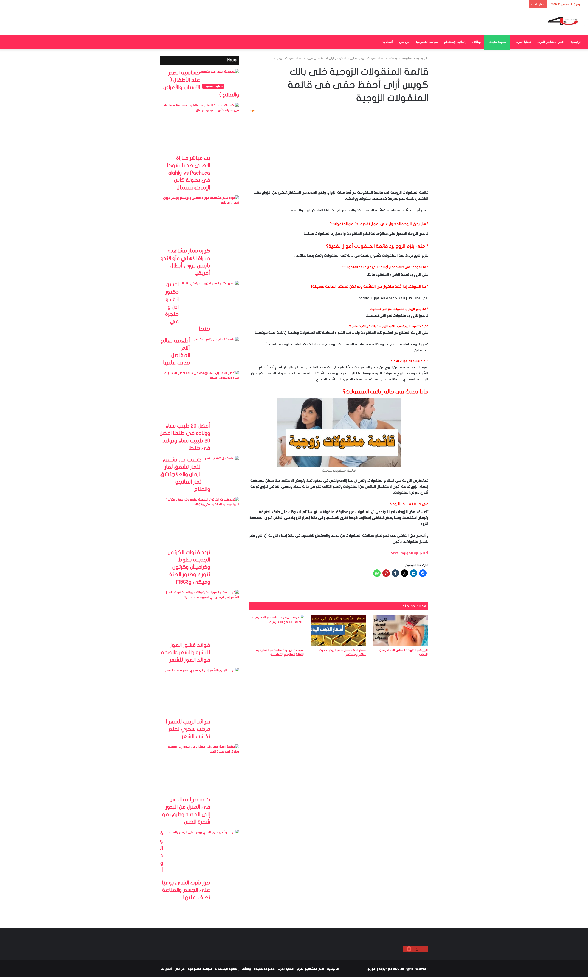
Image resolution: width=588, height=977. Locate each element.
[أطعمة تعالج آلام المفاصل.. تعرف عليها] (216, 352)
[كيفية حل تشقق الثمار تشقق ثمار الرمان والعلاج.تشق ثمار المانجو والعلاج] (222, 467)
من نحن (404, 42)
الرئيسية (576, 42)
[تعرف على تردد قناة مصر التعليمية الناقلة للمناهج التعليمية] (276, 630)
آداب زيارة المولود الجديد (409, 553)
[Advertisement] (338, 150)
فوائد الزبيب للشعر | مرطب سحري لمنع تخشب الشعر (188, 729)
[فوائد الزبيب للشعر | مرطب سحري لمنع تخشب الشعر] (202, 693)
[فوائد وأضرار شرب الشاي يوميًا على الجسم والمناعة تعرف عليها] (203, 854)
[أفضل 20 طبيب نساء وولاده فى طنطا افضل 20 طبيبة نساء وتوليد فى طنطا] (201, 396)
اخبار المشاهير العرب (550, 42)
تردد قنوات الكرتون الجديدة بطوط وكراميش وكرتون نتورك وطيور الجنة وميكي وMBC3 (189, 567)
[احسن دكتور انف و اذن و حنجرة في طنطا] (210, 300)
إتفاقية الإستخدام (455, 42)
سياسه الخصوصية (427, 42)
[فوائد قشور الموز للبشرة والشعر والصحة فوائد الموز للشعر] (201, 616)
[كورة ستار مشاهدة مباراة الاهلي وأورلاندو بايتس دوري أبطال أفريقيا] (201, 221)
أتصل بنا (387, 42)
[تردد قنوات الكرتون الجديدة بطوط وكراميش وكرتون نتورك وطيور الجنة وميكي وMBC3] (201, 523)
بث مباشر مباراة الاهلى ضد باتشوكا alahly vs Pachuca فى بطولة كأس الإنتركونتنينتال (188, 173)
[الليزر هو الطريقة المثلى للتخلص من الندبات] (400, 630)
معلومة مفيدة (497, 42)
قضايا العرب (523, 42)
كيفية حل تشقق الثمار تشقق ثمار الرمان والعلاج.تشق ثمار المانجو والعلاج (185, 474)
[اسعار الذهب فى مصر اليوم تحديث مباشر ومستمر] (338, 630)
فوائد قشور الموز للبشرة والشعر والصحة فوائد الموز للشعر (185, 653)
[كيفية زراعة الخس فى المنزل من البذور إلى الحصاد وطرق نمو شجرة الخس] (201, 770)
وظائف (476, 42)
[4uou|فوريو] (566, 21)
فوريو (371, 968)
